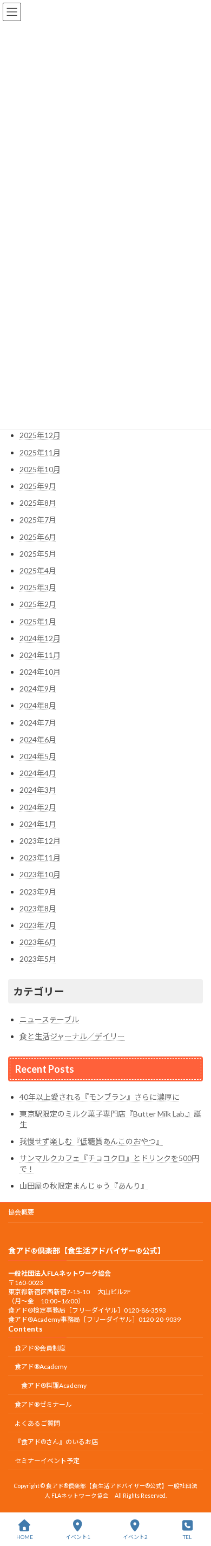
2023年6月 (37, 942)
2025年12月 (40, 435)
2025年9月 (37, 486)
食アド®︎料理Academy (54, 1386)
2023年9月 (37, 891)
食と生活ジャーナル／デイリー (72, 1036)
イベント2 (135, 1537)
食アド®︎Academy (41, 1367)
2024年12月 (40, 638)
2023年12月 (40, 840)
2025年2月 (37, 604)
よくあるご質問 (37, 1423)
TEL (187, 1537)
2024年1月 (37, 824)
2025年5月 (37, 553)
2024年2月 (37, 807)
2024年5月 (37, 756)
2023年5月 (37, 958)
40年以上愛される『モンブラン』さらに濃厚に (99, 1096)
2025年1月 (37, 621)
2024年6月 (37, 739)
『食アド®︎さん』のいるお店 (56, 1442)
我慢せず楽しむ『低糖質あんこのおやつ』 (91, 1141)
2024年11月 (40, 655)
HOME (24, 1537)
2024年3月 (37, 789)
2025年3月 (37, 587)
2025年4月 (37, 570)
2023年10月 (40, 874)
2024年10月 (40, 671)
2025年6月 (37, 537)
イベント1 (77, 1537)
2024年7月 (37, 722)
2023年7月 (37, 925)
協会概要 (21, 1212)
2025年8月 (37, 502)
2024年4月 (37, 773)
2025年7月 (37, 519)
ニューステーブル (49, 1019)
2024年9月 (37, 688)
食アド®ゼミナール (43, 1404)
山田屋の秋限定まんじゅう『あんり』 (83, 1185)
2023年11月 (40, 857)
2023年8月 (37, 908)
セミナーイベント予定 (47, 1461)
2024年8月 (37, 705)
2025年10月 (40, 469)
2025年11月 (40, 452)
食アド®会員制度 (40, 1348)
